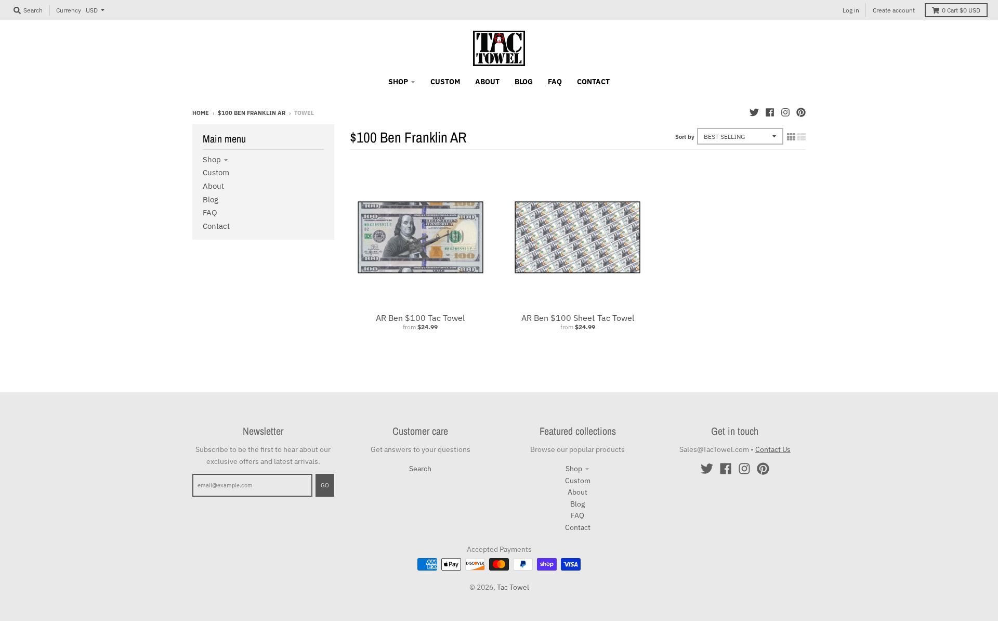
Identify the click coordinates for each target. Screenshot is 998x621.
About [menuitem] (487, 81)
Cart (961, 10)
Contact (216, 226)
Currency (68, 10)
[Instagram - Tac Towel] (785, 112)
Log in (851, 10)
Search (420, 468)
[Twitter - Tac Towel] (754, 112)
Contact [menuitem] (593, 81)
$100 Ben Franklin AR (251, 113)
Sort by (684, 136)
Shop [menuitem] (398, 81)
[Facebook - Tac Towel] (769, 112)
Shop (212, 159)
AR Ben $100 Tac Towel (420, 318)
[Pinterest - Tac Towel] (801, 112)
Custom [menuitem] (445, 81)
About (213, 186)
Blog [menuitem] (524, 81)
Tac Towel (513, 587)
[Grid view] (791, 137)
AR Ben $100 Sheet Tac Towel (577, 318)
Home (200, 113)
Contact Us (773, 449)
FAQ (210, 212)
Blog (210, 199)
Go (325, 485)
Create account (894, 10)
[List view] (801, 137)
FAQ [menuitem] (555, 81)
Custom (216, 172)
